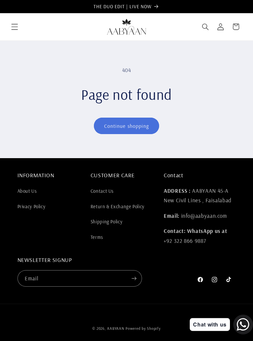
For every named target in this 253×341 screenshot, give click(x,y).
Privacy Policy (31, 206)
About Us (27, 191)
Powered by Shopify (143, 328)
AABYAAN (115, 328)
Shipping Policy (107, 221)
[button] (14, 26)
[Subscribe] (133, 278)
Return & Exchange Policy (118, 206)
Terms (97, 237)
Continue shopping (126, 126)
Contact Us (102, 191)
